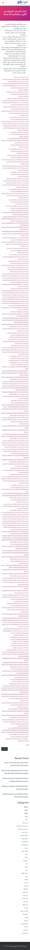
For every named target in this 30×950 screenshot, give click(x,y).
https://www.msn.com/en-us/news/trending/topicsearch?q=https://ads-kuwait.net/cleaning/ (15, 278)
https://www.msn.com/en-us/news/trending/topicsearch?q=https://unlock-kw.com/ (19, 145)
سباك (26, 870)
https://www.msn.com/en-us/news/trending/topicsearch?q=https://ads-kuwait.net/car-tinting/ (15, 477)
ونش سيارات (25, 933)
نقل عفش (25, 930)
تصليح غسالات (24, 844)
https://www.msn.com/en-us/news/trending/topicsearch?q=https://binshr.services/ (15, 109)
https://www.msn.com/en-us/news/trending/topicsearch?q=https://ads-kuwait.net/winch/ (15, 449)
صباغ (27, 876)
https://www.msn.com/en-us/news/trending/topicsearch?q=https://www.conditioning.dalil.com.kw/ (15, 305)
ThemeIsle (6, 946)
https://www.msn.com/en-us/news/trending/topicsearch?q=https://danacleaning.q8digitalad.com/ (15, 282)
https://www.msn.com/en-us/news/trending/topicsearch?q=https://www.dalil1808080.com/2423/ (15, 622)
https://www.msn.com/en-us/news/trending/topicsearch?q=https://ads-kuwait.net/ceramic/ (15, 517)
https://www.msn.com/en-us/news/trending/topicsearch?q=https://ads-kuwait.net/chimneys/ (15, 441)
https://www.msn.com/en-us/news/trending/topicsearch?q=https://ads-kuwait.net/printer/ (15, 525)
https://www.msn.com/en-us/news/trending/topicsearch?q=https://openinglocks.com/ (15, 157)
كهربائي (26, 920)
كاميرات (26, 908)
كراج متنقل (25, 914)
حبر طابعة (25, 860)
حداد (27, 863)
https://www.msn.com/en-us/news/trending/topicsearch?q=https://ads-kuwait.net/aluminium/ (15, 417)
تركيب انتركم (25, 832)
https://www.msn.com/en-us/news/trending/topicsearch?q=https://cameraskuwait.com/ (15, 240)
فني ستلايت (25, 898)
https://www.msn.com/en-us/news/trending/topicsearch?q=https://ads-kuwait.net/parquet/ (15, 513)
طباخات (26, 879)
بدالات (26, 819)
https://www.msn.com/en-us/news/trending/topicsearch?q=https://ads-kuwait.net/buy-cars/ (15, 293)
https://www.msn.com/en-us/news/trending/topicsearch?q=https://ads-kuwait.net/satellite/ (15, 84)
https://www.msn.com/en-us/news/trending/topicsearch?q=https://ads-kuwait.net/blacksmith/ (15, 348)
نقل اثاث (26, 926)
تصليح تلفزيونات (24, 835)
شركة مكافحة (24, 873)
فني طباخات (25, 904)
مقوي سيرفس (24, 923)
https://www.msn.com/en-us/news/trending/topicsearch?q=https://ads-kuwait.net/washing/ (15, 382)
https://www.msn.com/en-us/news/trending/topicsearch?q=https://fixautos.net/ (15, 119)
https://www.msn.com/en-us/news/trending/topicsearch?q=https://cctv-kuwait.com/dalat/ (15, 720)
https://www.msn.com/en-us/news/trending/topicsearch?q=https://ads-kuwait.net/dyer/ (15, 445)
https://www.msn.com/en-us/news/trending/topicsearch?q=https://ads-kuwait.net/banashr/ (15, 100)
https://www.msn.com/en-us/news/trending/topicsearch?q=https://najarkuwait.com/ (15, 606)
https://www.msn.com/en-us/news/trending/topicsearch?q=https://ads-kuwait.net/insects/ (15, 124)
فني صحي (25, 901)
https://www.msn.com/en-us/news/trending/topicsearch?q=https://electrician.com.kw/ (15, 191)
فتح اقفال (25, 889)
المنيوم (26, 816)
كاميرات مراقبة (24, 911)
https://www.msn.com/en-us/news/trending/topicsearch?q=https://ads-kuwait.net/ (15, 79)
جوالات (26, 857)
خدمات (26, 867)
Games (26, 807)
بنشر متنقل (25, 822)
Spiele (26, 813)
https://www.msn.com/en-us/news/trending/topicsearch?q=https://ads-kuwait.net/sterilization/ (15, 297)
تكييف (26, 848)
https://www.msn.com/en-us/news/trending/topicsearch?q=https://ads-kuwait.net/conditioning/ (15, 301)
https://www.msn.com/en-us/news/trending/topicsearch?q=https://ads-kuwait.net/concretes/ (15, 274)
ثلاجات (26, 854)
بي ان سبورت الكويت (23, 829)
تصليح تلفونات (24, 838)
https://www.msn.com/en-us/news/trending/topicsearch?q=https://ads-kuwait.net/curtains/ (15, 578)
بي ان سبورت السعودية (22, 826)
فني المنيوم (25, 892)
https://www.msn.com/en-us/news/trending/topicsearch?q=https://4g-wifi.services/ (16, 181)
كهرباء (26, 917)
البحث (27, 745)
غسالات (26, 882)
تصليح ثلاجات (25, 841)
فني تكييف (25, 895)
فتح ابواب (25, 885)
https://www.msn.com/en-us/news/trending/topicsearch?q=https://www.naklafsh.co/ (15, 263)
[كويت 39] (22, 3)
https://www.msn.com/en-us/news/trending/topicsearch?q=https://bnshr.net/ (16, 105)
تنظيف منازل (25, 851)
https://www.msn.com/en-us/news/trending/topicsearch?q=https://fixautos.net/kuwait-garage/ (19, 680)
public (26, 810)
